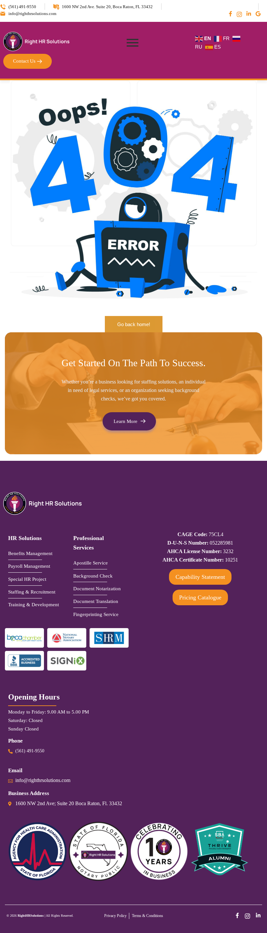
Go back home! (133, 324)
